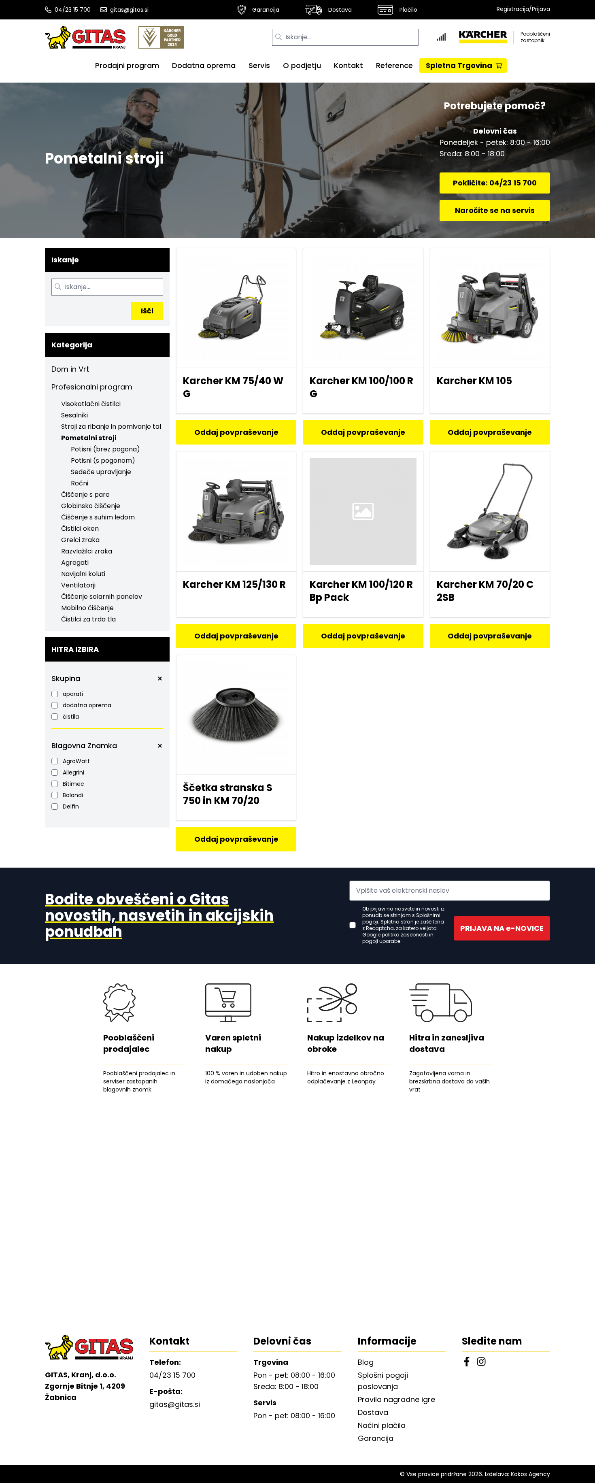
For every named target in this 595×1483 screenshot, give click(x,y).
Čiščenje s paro (85, 494)
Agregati (75, 562)
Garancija (265, 10)
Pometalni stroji (89, 438)
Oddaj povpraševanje (236, 432)
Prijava (541, 9)
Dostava (340, 10)
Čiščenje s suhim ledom (98, 517)
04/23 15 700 (73, 10)
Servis (259, 65)
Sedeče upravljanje (101, 472)
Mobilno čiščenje (87, 608)
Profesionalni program (91, 387)
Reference (394, 65)
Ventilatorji (78, 585)
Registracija (513, 9)
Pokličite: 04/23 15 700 (495, 183)
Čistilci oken (80, 528)
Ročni (79, 483)
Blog (366, 1362)
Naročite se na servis (495, 210)
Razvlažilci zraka (86, 551)
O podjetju (302, 65)
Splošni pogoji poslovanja (383, 1381)
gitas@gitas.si (129, 10)
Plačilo (408, 10)
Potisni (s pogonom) (103, 460)
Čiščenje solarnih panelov (101, 596)
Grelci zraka (80, 540)
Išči (147, 311)
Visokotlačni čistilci (91, 404)
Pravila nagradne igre (396, 1399)
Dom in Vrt (70, 369)
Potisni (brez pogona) (105, 449)
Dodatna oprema (204, 65)
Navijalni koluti (83, 574)
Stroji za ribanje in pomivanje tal (111, 426)
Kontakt (348, 65)
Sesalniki (74, 415)
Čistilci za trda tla (88, 619)
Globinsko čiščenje (90, 506)
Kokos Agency (530, 1474)
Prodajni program (127, 65)
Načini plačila (382, 1425)
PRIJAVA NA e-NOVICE (502, 928)
